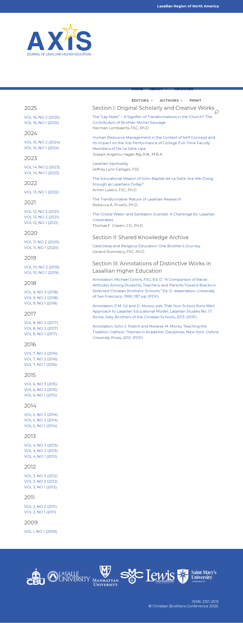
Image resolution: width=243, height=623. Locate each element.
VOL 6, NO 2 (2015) (41, 389)
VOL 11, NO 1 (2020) (41, 247)
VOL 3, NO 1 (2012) (40, 487)
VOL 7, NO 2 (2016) (41, 359)
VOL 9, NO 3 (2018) (41, 292)
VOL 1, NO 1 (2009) (40, 531)
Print (195, 77)
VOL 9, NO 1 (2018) (40, 303)
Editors (140, 77)
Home (137, 65)
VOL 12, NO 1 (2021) (41, 222)
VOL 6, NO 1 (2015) (40, 395)
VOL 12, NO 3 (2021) (41, 211)
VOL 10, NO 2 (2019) (42, 267)
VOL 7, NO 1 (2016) (40, 364)
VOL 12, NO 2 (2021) (41, 217)
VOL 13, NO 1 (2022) (41, 192)
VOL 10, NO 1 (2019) (41, 272)
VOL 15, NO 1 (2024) (41, 148)
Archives (183, 65)
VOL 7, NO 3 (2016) (41, 353)
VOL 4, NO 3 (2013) (41, 445)
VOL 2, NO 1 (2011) (40, 512)
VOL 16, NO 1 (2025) (41, 122)
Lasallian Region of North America (188, 6)
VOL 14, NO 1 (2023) (41, 173)
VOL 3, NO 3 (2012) (41, 476)
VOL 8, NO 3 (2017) (41, 322)
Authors (169, 77)
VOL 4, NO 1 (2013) (40, 456)
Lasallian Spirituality (110, 163)
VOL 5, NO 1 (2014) (40, 425)
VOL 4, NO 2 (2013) (41, 450)
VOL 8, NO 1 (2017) (40, 334)
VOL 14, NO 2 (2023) (42, 167)
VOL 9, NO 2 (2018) (41, 297)
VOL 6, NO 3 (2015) (41, 384)
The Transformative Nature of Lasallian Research (137, 199)
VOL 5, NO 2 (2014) (41, 420)
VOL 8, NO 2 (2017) (41, 328)
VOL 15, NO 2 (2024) (42, 142)
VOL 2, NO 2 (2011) (40, 506)
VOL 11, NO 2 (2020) (41, 242)
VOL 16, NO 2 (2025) (42, 117)
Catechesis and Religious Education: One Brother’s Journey (146, 246)
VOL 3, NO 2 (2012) (41, 481)
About (156, 65)
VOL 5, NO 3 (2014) (41, 414)
